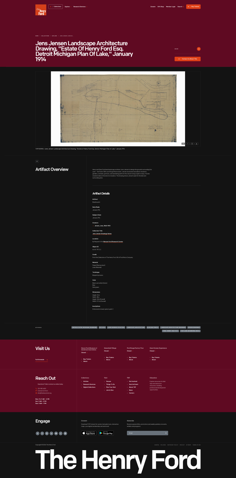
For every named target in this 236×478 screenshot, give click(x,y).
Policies (163, 445)
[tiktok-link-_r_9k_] (61, 433)
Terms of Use (197, 445)
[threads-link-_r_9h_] (47, 433)
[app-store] (88, 433)
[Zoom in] (183, 144)
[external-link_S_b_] (53, 391)
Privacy (182, 445)
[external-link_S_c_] (53, 393)
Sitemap (188, 445)
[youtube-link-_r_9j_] (56, 433)
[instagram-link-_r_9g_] (42, 433)
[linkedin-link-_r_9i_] (51, 433)
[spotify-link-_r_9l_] (65, 433)
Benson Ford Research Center (113, 241)
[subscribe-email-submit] (166, 433)
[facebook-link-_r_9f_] (37, 433)
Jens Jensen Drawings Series (102, 234)
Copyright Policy (172, 445)
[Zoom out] (188, 144)
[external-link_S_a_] (53, 389)
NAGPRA (157, 445)
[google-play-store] (106, 433)
